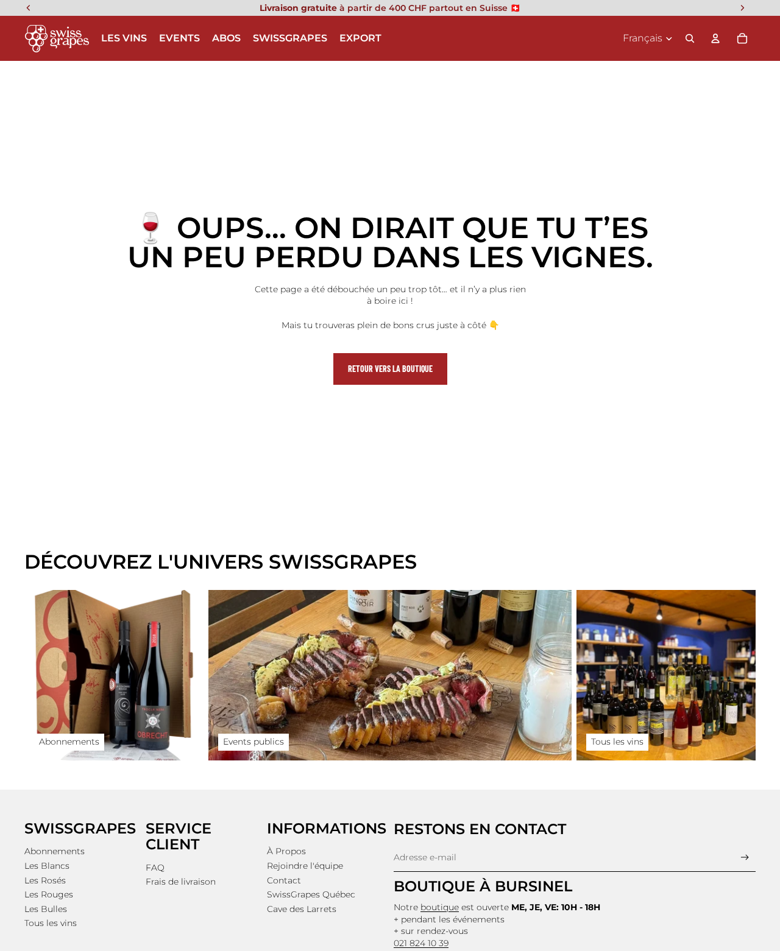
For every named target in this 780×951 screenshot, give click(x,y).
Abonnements (54, 851)
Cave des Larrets (301, 909)
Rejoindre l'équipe (305, 865)
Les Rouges (48, 894)
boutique (439, 907)
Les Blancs (46, 865)
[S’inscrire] (745, 857)
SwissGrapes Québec (311, 894)
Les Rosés (45, 880)
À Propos (286, 851)
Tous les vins (50, 923)
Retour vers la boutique (390, 368)
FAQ (155, 867)
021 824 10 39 (421, 943)
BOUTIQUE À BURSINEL (483, 886)
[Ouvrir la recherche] (689, 38)
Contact (284, 880)
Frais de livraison (181, 881)
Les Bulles (45, 909)
